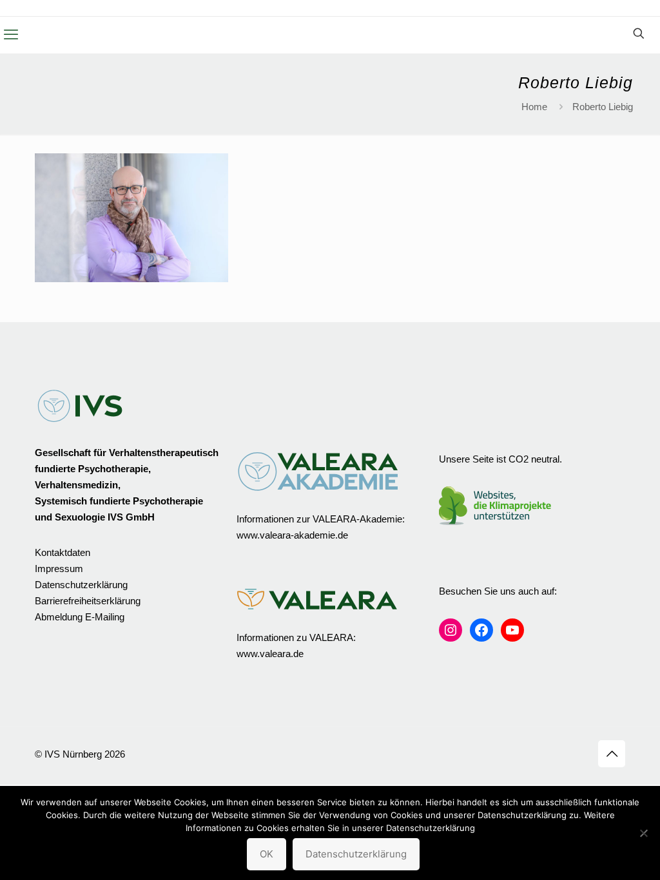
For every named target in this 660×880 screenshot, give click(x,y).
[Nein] (643, 833)
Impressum (59, 568)
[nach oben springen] (611, 753)
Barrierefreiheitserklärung (88, 600)
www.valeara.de (270, 653)
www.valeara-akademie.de (292, 535)
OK (266, 854)
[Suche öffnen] (638, 33)
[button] (11, 35)
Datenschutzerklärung (81, 584)
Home (534, 106)
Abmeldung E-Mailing (79, 616)
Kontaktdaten (62, 552)
